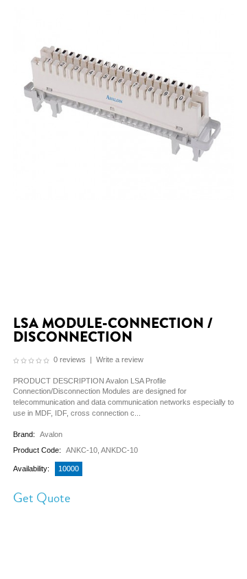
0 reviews (70, 359)
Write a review (119, 359)
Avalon (51, 434)
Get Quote (42, 497)
